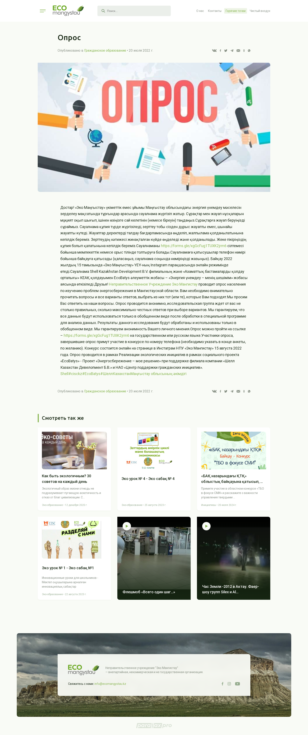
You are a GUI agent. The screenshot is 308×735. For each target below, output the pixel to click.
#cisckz (75, 373)
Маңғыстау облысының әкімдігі (158, 373)
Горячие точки (236, 11)
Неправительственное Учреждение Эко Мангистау (153, 284)
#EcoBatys (91, 373)
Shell (64, 373)
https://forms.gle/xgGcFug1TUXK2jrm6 (193, 246)
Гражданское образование (105, 50)
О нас (200, 11)
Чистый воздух (260, 11)
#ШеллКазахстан (115, 373)
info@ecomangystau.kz (110, 683)
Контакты (214, 11)
